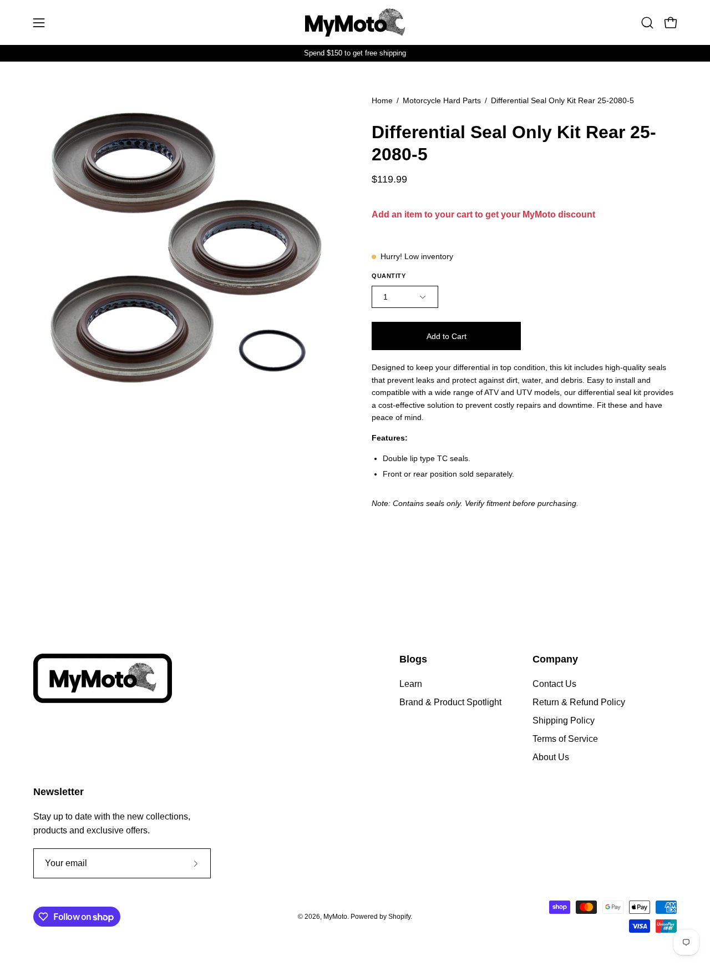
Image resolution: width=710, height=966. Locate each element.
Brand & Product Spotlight (450, 702)
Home (382, 100)
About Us (550, 757)
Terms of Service (565, 739)
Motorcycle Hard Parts (442, 100)
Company (555, 659)
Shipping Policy (563, 720)
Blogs (413, 659)
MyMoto (335, 917)
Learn (410, 684)
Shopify (399, 917)
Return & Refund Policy (578, 702)
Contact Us (554, 684)
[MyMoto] (355, 22)
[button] (647, 22)
